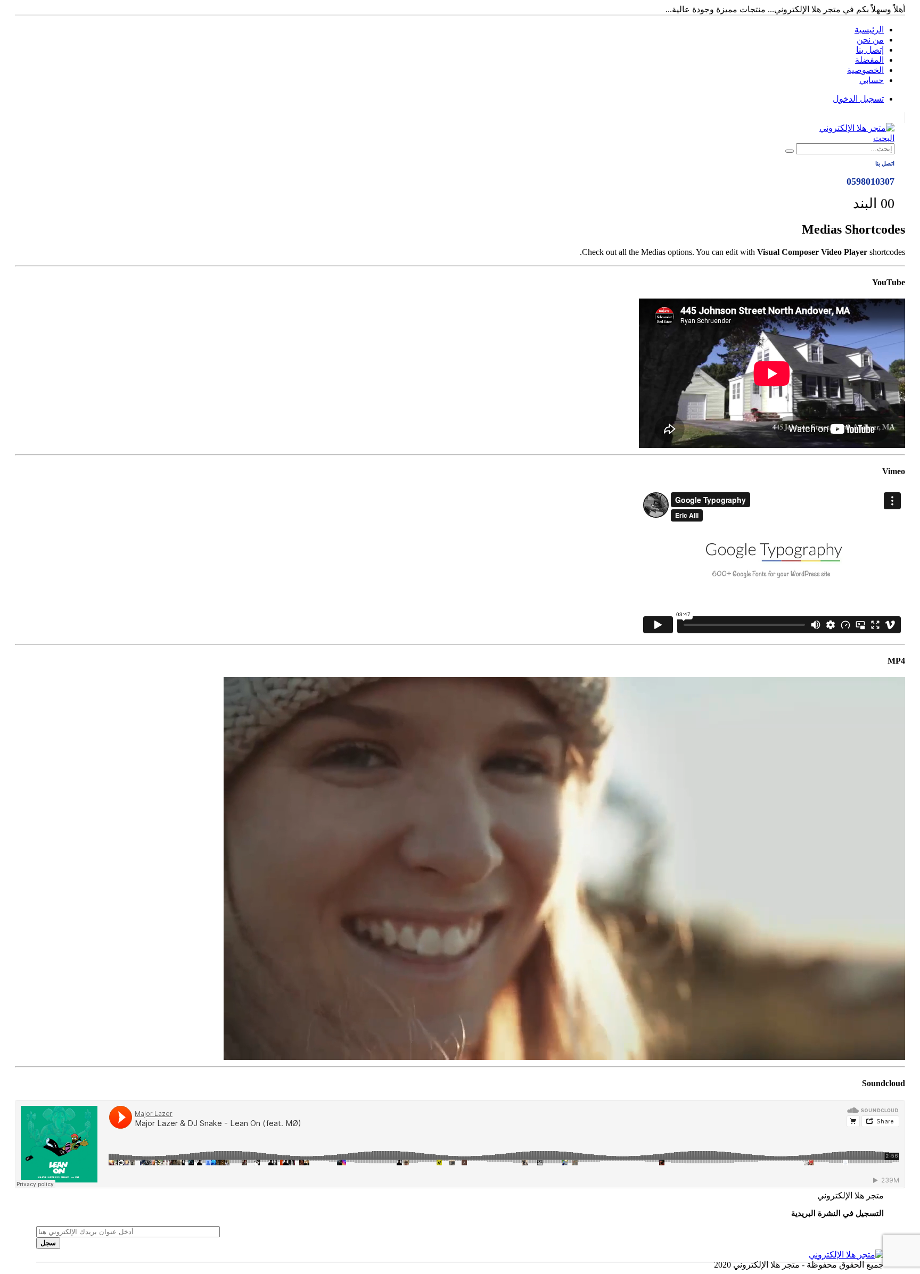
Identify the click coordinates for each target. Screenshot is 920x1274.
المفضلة (869, 59)
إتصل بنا (870, 49)
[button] (883, 138)
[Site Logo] (856, 128)
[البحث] (789, 151)
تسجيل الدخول (858, 98)
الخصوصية (865, 70)
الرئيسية (869, 29)
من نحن (870, 39)
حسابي (871, 80)
